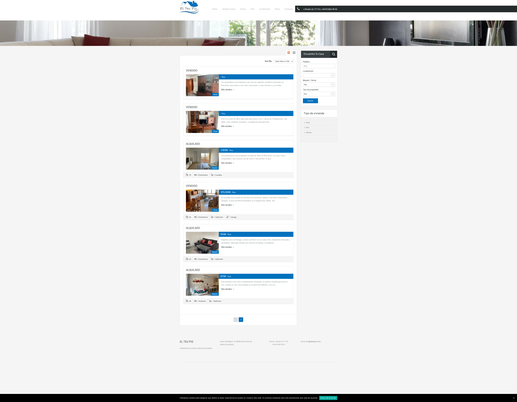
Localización (264, 9)
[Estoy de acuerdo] (513, 398)
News (277, 9)
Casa (308, 123)
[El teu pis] (189, 8)
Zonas (243, 9)
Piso (307, 128)
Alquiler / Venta (309, 80)
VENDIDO (191, 70)
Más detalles (226, 90)
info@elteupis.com (313, 341)
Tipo (252, 9)
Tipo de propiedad (310, 90)
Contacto (288, 9)
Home (214, 9)
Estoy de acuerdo (328, 398)
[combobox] (319, 75)
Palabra (306, 62)
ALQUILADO (193, 143)
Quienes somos (228, 9)
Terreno (309, 132)
